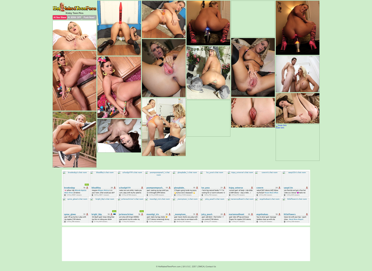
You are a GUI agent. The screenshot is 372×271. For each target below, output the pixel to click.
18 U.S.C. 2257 (189, 266)
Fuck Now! (89, 17)
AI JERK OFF (74, 17)
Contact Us (211, 266)
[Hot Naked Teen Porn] (74, 6)
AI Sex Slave (59, 17)
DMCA (201, 266)
